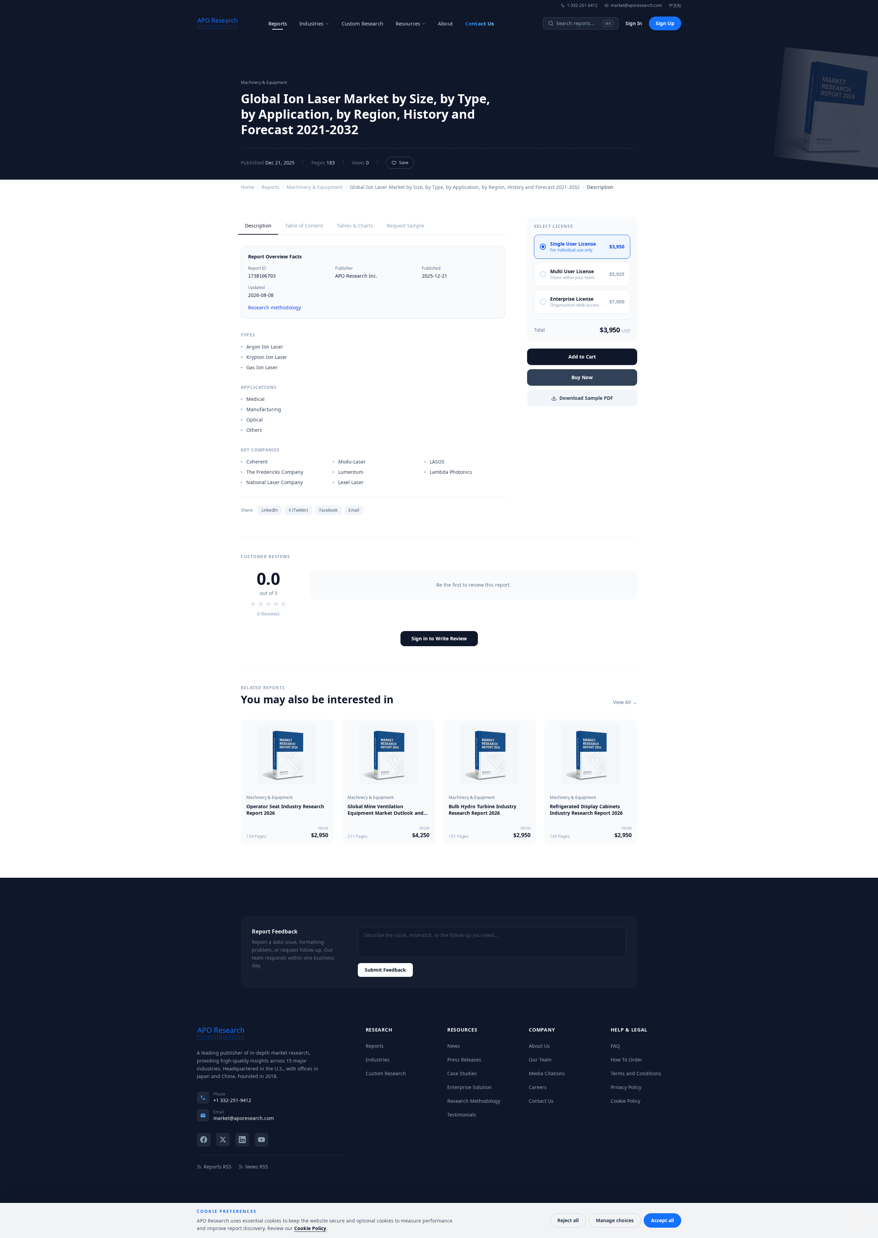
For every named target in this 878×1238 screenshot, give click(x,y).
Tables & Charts (355, 225)
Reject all (568, 1220)
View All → (625, 702)
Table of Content (304, 225)
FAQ (615, 1046)
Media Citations (547, 1073)
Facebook (328, 510)
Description (258, 225)
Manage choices (615, 1220)
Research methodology (274, 307)
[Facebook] (204, 1139)
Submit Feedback (385, 970)
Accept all (662, 1220)
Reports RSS (218, 1166)
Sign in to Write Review (439, 638)
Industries (311, 23)
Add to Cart (582, 356)
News (453, 1046)
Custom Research (362, 23)
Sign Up (665, 23)
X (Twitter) (298, 510)
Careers (538, 1087)
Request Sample (405, 225)
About (445, 23)
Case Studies (462, 1073)
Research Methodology (473, 1101)
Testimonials (461, 1114)
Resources (408, 23)
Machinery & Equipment (315, 187)
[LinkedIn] (242, 1139)
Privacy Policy (626, 1087)
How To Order (626, 1059)
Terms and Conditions (636, 1073)
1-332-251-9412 (582, 5)
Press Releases (464, 1059)
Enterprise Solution (469, 1087)
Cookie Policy (625, 1101)
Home (247, 187)
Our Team (540, 1059)
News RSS (256, 1166)
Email (354, 510)
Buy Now (582, 377)
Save (403, 163)
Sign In (633, 23)
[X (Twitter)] (223, 1139)
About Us (539, 1046)
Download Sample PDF (586, 398)
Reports (277, 23)
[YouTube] (261, 1139)
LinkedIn (269, 510)
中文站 (675, 5)
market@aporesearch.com (636, 5)
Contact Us (479, 23)
